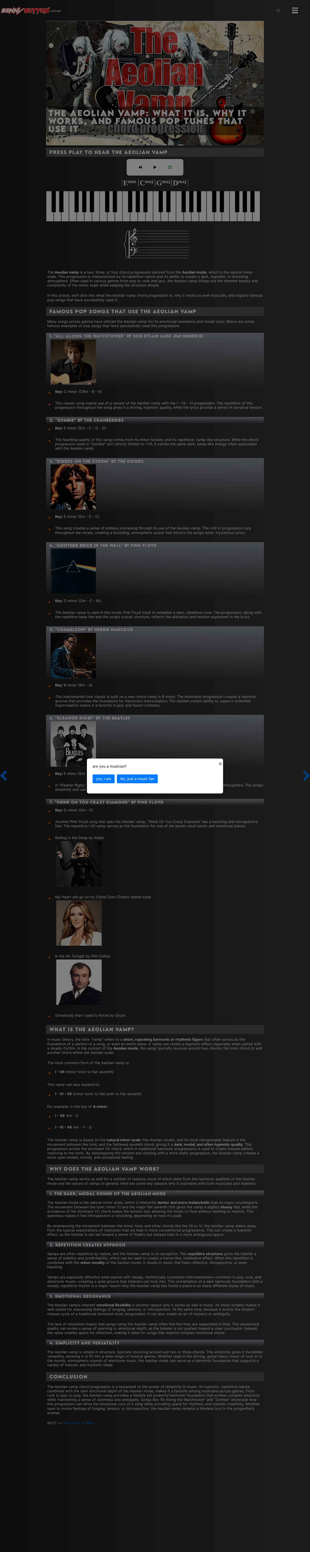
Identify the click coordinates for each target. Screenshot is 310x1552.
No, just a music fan (137, 778)
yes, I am (103, 778)
